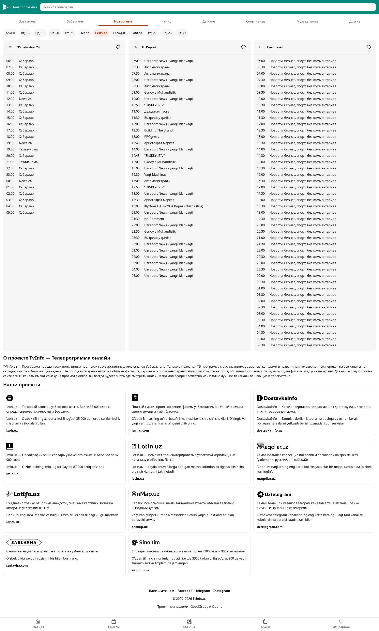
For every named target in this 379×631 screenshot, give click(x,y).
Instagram (221, 591)
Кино (168, 21)
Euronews (275, 47)
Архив (10, 33)
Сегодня (119, 33)
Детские (209, 21)
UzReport (149, 47)
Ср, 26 (167, 33)
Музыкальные (307, 21)
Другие (354, 21)
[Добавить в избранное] (118, 47)
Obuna (217, 606)
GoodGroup (199, 606)
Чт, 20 (54, 33)
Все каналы (27, 21)
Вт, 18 (25, 33)
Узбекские (75, 21)
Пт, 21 (69, 33)
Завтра (136, 33)
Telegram (203, 591)
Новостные (123, 21)
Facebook (184, 591)
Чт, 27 (181, 33)
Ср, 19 (39, 33)
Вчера (84, 33)
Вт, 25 (152, 33)
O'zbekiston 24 (28, 47)
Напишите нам (161, 591)
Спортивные (255, 21)
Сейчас (101, 33)
